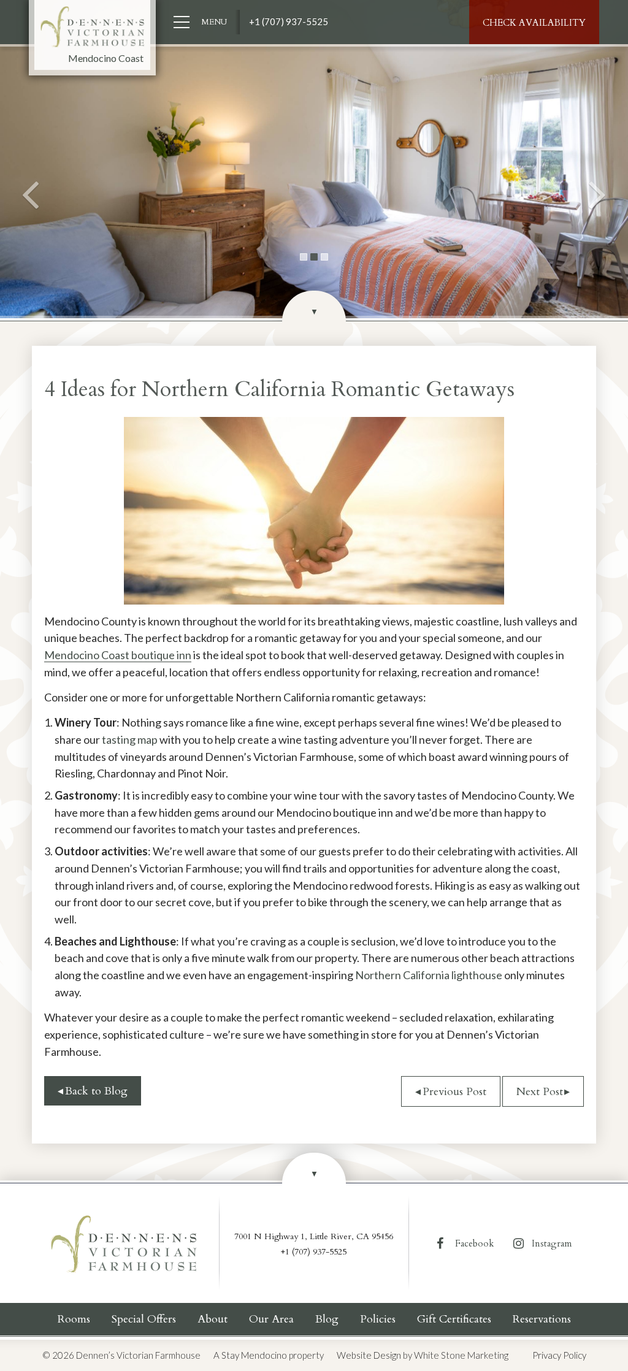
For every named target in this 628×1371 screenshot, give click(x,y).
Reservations (542, 1319)
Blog (327, 1319)
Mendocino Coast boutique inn (117, 655)
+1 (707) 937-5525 (288, 21)
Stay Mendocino (254, 1355)
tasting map (130, 739)
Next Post (539, 1091)
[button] (31, 159)
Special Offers (144, 1319)
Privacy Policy (559, 1355)
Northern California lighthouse (428, 975)
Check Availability (534, 23)
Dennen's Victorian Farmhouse (93, 27)
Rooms (74, 1319)
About (212, 1319)
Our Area (271, 1319)
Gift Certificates (454, 1319)
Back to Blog (96, 1091)
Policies (378, 1319)
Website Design (369, 1355)
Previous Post (454, 1091)
